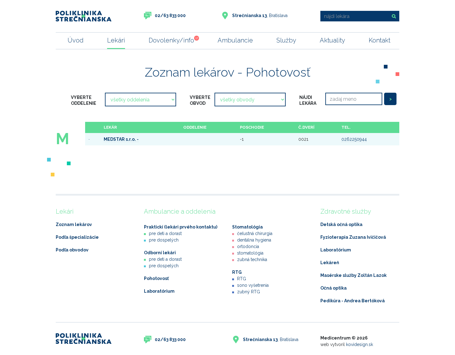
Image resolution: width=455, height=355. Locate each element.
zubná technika (252, 259)
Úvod (75, 40)
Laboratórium (159, 291)
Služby (286, 40)
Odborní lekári (160, 252)
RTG (237, 272)
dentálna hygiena (254, 239)
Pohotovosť (156, 278)
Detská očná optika (341, 224)
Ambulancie (235, 40)
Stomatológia (247, 226)
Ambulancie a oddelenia (179, 211)
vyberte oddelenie (83, 100)
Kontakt (379, 40)
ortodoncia (248, 246)
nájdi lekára (307, 100)
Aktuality (332, 40)
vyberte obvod (200, 100)
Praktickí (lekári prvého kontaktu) (180, 226)
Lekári (116, 40)
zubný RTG (248, 291)
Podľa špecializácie (77, 237)
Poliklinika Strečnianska (83, 16)
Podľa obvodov (72, 249)
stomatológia (250, 253)
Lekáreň (329, 262)
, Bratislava (260, 15)
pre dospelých (164, 239)
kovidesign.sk (359, 344)
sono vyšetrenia (253, 285)
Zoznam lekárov (74, 224)
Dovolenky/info (171, 40)
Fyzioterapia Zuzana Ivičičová (353, 237)
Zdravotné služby (345, 211)
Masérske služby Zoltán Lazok (353, 275)
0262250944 (354, 139)
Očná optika (333, 288)
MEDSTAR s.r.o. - (121, 139)
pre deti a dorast (165, 233)
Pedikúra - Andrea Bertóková (352, 300)
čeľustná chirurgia (254, 233)
